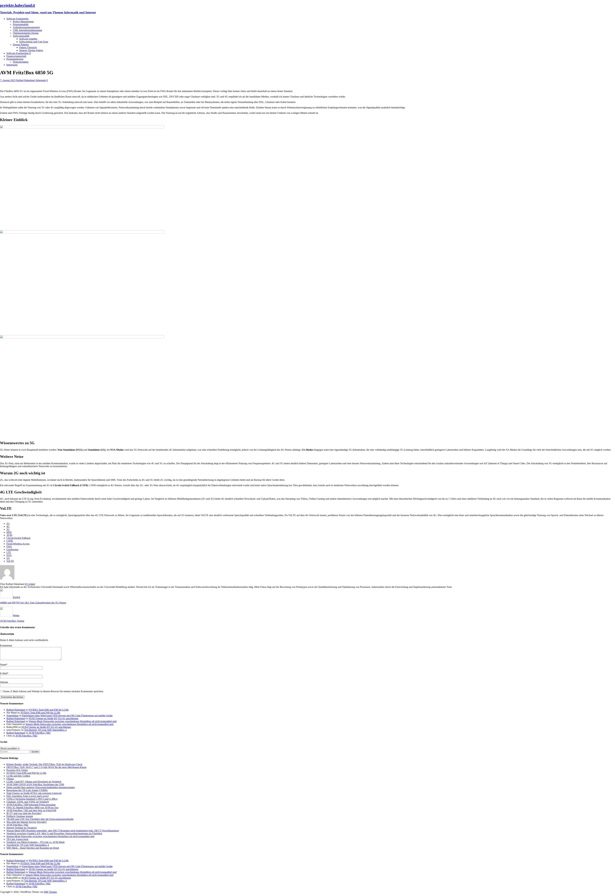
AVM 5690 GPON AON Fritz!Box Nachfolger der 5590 (35, 784)
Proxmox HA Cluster (17, 770)
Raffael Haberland (25, 80)
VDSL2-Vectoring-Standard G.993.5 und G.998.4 (31, 799)
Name (3, 664)
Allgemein (40, 80)
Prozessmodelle (21, 24)
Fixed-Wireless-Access (17, 543)
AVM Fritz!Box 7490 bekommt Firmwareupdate (31, 804)
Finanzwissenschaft (16, 56)
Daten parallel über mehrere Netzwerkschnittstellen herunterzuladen (40, 787)
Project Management (23, 21)
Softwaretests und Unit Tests (33, 41)
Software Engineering (17, 18)
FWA (9, 546)
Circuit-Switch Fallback (18, 538)
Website (4, 682)
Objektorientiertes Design (26, 33)
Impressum (11, 64)
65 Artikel (30, 584)
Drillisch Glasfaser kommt (19, 816)
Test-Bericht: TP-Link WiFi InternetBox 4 (45, 730)
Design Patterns (21, 44)
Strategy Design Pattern (31, 50)
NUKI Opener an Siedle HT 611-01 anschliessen (53, 718)
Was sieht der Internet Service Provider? (26, 822)
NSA (9, 555)
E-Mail (3, 673)
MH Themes (50, 892)
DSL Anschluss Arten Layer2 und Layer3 (27, 796)
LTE (8, 552)
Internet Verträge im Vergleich (21, 827)
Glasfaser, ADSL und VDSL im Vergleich (27, 801)
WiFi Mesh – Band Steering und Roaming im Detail (32, 848)
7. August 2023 (8, 80)
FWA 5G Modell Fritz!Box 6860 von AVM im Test (32, 807)
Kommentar (6, 645)
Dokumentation (21, 62)
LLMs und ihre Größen (18, 775)
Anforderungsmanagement (26, 27)
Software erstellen (28, 38)
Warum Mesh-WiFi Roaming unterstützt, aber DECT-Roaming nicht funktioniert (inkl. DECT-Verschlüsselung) (62, 830)
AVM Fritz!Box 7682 (39, 732)
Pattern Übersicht (28, 47)
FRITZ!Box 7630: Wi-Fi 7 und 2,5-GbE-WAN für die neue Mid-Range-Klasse (46, 767)
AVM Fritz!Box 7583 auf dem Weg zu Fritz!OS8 (31, 810)
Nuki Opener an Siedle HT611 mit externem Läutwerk (34, 793)
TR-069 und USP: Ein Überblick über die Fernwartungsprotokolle (40, 819)
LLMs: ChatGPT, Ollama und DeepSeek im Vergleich (33, 781)
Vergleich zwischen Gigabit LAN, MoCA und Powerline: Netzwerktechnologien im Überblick (54, 833)
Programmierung (14, 59)
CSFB (9, 540)
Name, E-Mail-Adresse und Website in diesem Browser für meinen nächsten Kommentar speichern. (53, 691)
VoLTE (10, 561)
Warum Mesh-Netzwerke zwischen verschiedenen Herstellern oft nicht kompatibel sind (73, 721)
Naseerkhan (12, 715)
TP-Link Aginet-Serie (17, 839)
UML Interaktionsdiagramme (27, 30)
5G (8, 529)
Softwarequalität (21, 36)
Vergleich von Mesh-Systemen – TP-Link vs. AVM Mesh (35, 842)
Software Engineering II (18, 53)
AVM (9, 535)
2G (8, 523)
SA (8, 558)
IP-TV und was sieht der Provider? (24, 813)
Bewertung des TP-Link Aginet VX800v (27, 790)
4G (8, 526)
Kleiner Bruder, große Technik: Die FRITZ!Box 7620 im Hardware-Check (44, 764)
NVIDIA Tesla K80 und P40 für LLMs (49, 709)
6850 (9, 532)
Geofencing (12, 549)
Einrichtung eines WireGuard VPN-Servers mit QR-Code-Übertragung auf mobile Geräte (67, 715)
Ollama (10, 778)
